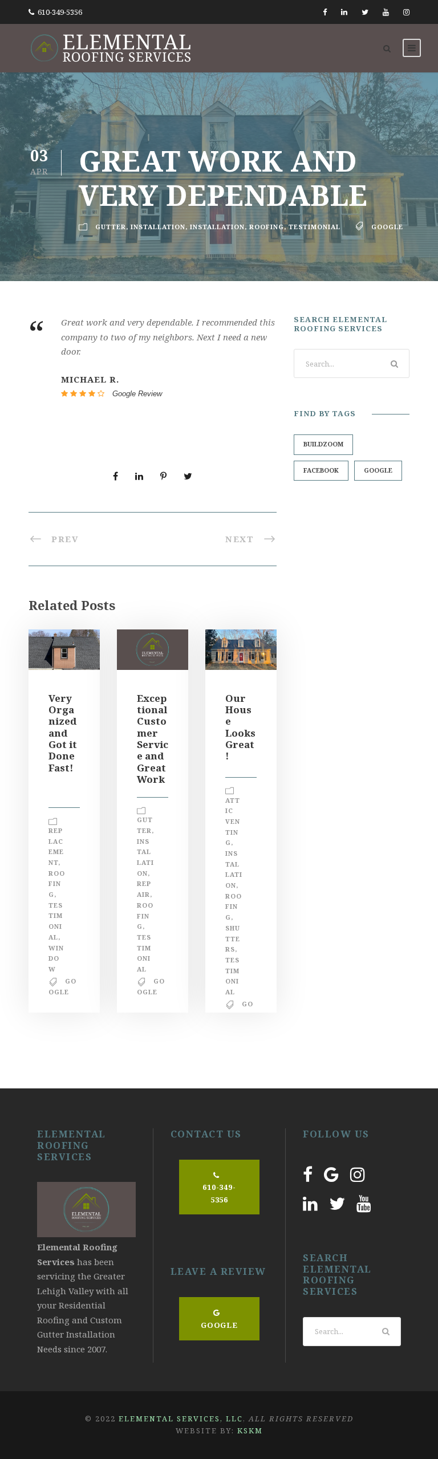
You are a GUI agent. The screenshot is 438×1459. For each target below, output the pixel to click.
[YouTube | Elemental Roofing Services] (363, 1203)
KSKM (250, 1430)
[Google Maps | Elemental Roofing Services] (331, 1174)
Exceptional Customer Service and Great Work (152, 739)
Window (56, 958)
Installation (158, 226)
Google (387, 226)
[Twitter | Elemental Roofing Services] (337, 1203)
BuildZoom (323, 444)
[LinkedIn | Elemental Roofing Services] (310, 1203)
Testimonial (314, 226)
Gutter (110, 226)
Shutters (232, 938)
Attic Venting (232, 821)
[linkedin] (344, 12)
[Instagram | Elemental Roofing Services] (357, 1174)
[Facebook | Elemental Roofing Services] (308, 1174)
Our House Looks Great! (240, 727)
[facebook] (325, 12)
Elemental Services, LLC (181, 1418)
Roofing (266, 226)
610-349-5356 (60, 12)
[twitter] (365, 12)
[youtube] (386, 12)
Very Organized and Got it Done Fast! (62, 733)
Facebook (321, 470)
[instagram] (406, 12)
